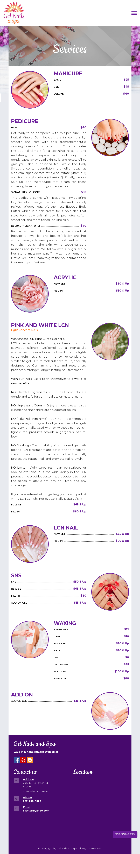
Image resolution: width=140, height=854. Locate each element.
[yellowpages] (30, 760)
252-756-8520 (125, 834)
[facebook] (17, 760)
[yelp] (23, 760)
